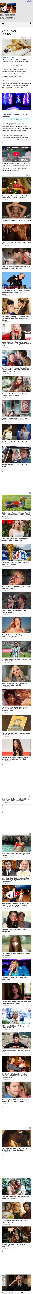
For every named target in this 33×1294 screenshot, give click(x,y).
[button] (30, 24)
